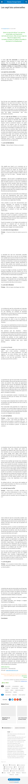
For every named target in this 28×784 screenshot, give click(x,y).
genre (22, 686)
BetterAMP (16, 782)
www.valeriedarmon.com (12, 670)
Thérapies (7, 768)
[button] (2, 2)
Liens (4, 772)
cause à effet (7, 686)
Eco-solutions (22, 765)
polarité (6, 690)
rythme (11, 690)
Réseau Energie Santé (14, 2)
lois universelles (15, 688)
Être (16, 767)
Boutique (22, 768)
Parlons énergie (8, 767)
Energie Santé (6, 28)
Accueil (6, 765)
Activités (7, 770)
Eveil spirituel (8, 694)
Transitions (14, 768)
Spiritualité (15, 694)
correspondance (15, 686)
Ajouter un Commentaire (20, 727)
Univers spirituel (22, 694)
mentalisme (22, 688)
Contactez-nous (24, 681)
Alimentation (13, 765)
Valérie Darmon (8, 692)
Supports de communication (17, 770)
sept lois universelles (19, 690)
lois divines (7, 688)
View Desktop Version (14, 779)
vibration (15, 692)
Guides (8, 772)
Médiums (18, 772)
